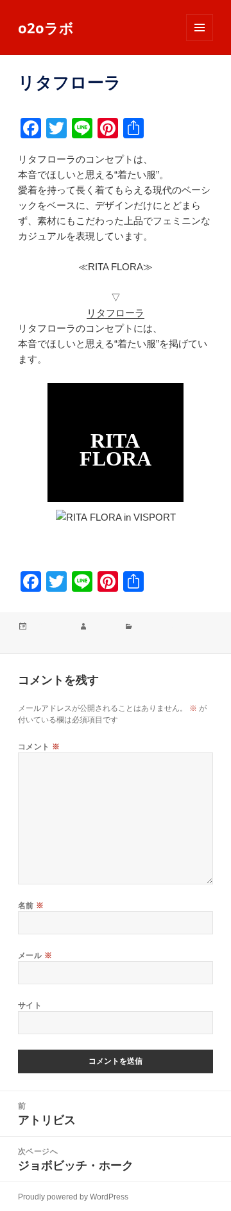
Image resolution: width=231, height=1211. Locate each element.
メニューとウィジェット (199, 40)
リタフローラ (115, 312)
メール (35, 955)
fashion (103, 626)
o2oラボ (46, 27)
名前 (31, 905)
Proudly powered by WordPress (73, 1196)
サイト (30, 1005)
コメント (39, 746)
